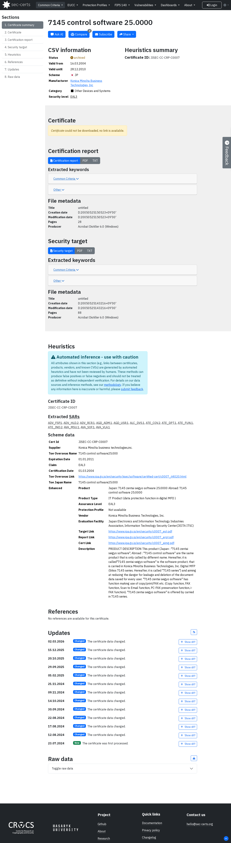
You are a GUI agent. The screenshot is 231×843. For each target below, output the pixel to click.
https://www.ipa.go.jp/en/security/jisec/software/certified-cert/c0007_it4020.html (132, 476)
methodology (112, 385)
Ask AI (58, 34)
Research (104, 838)
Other (57, 189)
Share (127, 34)
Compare (82, 33)
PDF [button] (85, 160)
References (15, 62)
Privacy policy (151, 830)
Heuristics (14, 54)
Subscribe (105, 34)
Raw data (14, 77)
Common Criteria (49, 5)
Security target (17, 47)
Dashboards (169, 5)
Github (102, 824)
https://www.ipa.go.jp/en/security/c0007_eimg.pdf (141, 543)
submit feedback (132, 389)
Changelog (149, 837)
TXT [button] (95, 160)
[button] (194, 632)
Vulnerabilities (144, 5)
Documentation (152, 823)
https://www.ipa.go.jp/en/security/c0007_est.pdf (140, 531)
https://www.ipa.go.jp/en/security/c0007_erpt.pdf (141, 537)
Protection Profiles (95, 5)
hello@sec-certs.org (200, 824)
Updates (13, 69)
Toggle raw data (62, 768)
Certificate (14, 32)
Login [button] (213, 5)
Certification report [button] (65, 160)
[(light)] (226, 5)
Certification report (20, 40)
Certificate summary (21, 25)
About (188, 5)
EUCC (71, 5)
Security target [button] (63, 251)
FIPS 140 (121, 5)
